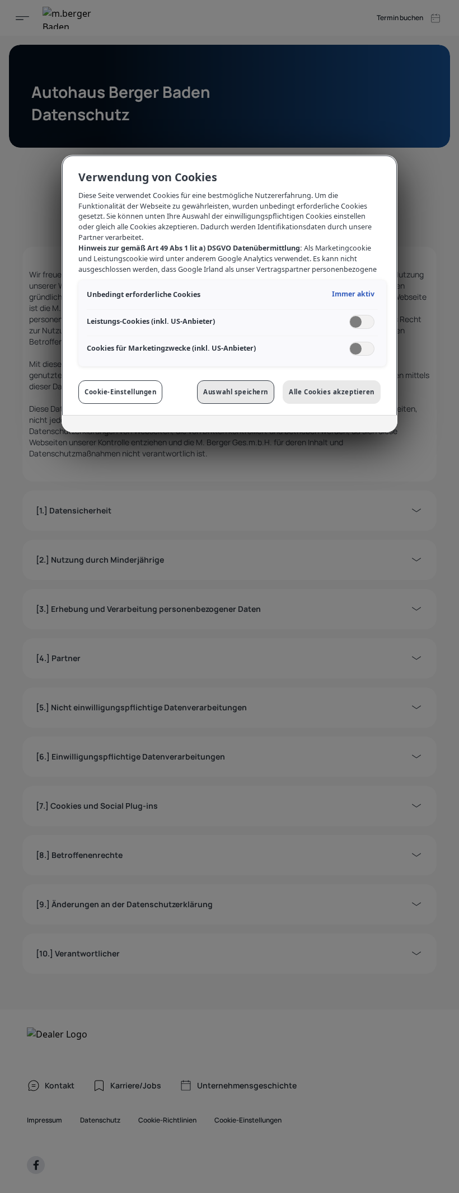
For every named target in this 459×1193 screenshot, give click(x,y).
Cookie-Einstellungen (120, 392)
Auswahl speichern (235, 392)
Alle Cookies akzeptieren (331, 392)
